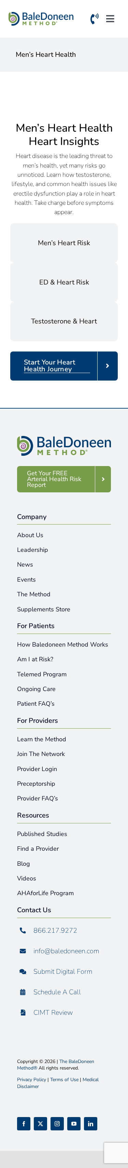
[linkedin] (90, 1123)
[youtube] (74, 1123)
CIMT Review (53, 1012)
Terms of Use (64, 1079)
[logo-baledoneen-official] (41, 15)
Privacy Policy (31, 1079)
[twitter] (40, 1123)
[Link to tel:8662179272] (94, 20)
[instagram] (57, 1123)
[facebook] (23, 1123)
